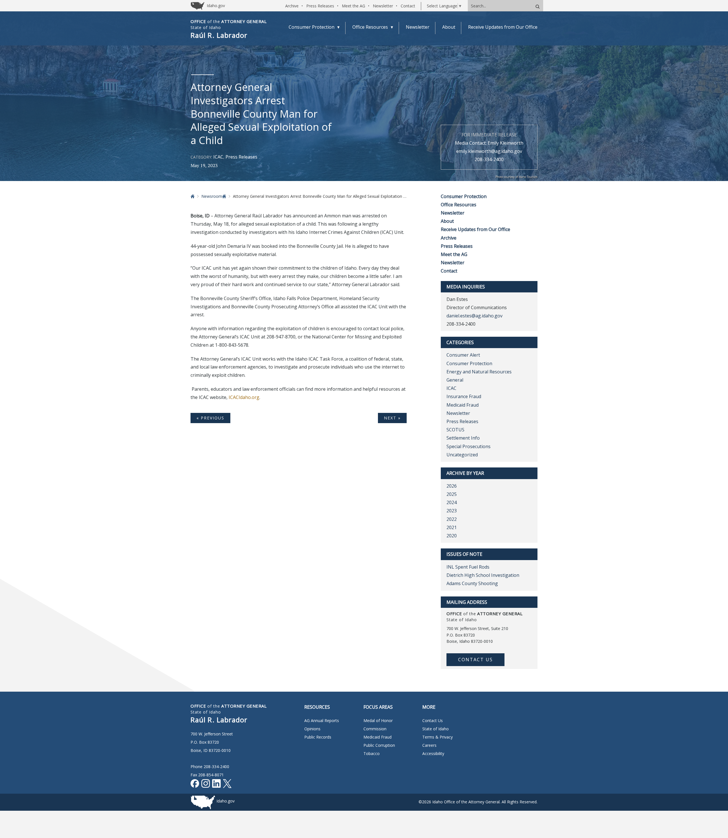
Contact (408, 6)
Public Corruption (379, 745)
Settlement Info (463, 438)
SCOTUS (455, 430)
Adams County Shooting (472, 583)
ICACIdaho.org (244, 397)
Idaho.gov (225, 801)
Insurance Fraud (463, 396)
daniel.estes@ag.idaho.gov (474, 316)
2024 (451, 502)
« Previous (210, 418)
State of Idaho (435, 728)
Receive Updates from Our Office (475, 229)
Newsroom (211, 196)
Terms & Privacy (437, 737)
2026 (451, 486)
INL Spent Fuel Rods (467, 567)
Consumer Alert (463, 355)
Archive (292, 6)
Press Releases (320, 6)
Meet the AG (353, 6)
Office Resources (458, 204)
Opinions (312, 728)
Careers (429, 745)
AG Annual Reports (321, 720)
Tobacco (371, 753)
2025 (451, 494)
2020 (451, 536)
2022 (451, 519)
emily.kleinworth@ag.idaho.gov (489, 151)
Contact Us (475, 659)
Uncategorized (462, 455)
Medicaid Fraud (462, 405)
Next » (392, 418)
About (447, 221)
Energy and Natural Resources (479, 372)
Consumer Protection (464, 196)
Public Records (317, 737)
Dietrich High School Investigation (482, 575)
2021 (451, 527)
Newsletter (383, 6)
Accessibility (433, 753)
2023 (451, 511)
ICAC (218, 157)
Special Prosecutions (468, 446)
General (454, 380)
